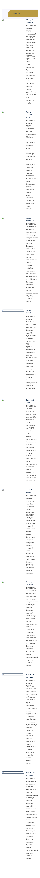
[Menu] (1, 2)
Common (16, 13)
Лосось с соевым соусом (29, 114)
